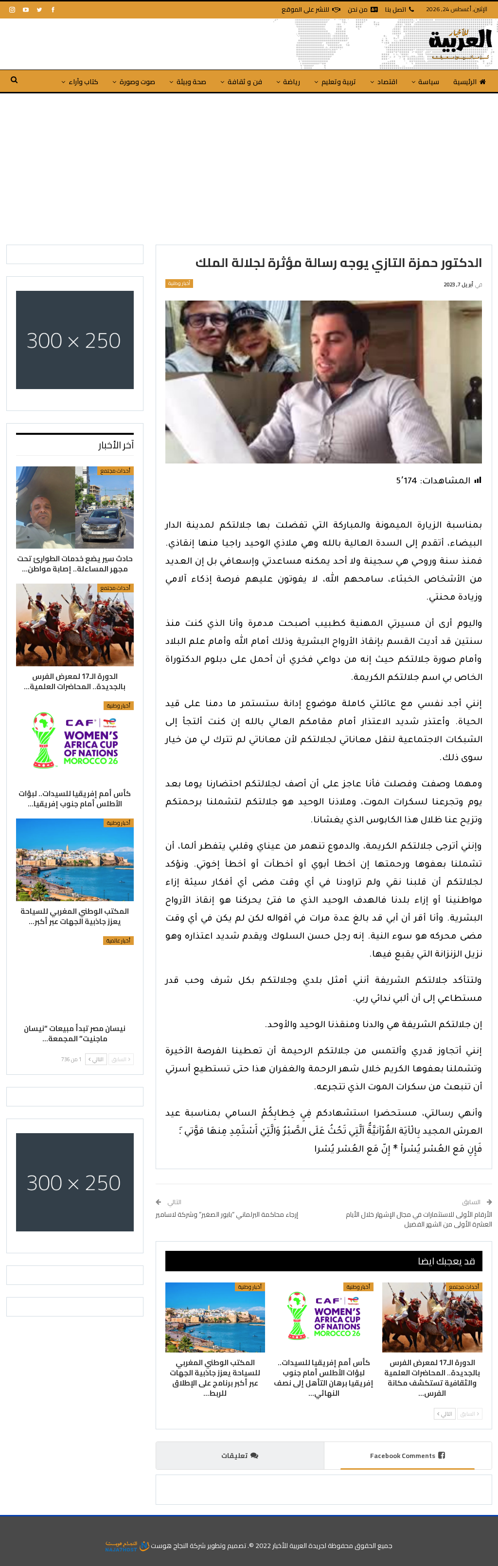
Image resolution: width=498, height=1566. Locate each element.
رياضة (291, 81)
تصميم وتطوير (226, 1545)
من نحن (358, 9)
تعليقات (234, 1455)
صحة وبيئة (191, 81)
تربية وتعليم (338, 81)
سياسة (428, 81)
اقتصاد (387, 81)
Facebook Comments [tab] (402, 1455)
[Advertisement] (249, 166)
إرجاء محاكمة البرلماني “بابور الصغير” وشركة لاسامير (227, 1214)
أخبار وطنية (179, 283)
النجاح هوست (168, 1545)
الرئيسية (465, 81)
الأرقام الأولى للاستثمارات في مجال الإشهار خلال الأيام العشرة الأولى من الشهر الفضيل (419, 1219)
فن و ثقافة (245, 81)
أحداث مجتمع (464, 1286)
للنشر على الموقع (305, 9)
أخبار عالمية (118, 940)
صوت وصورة (137, 81)
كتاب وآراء (83, 81)
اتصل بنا (395, 9)
